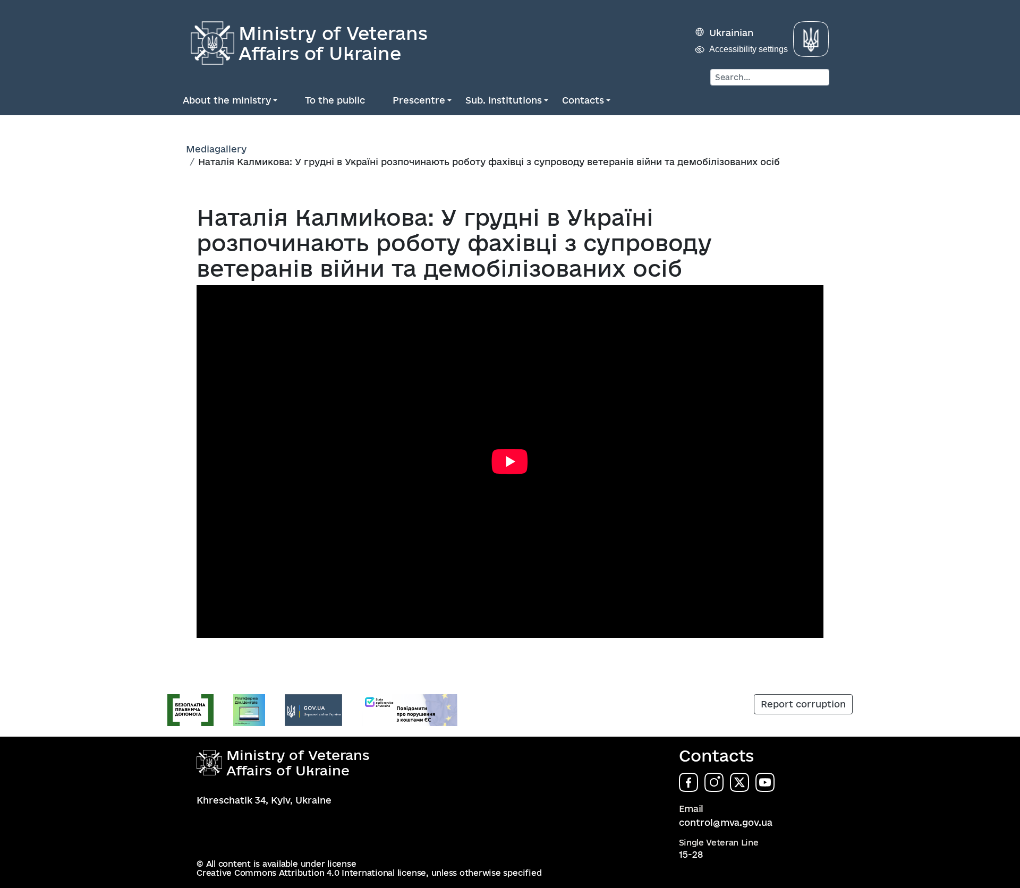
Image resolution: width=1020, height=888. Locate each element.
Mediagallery (216, 149)
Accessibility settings (748, 49)
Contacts (583, 100)
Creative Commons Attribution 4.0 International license (311, 872)
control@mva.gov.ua (725, 822)
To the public (335, 100)
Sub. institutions (503, 100)
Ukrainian (731, 33)
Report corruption (803, 704)
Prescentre (419, 100)
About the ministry (227, 100)
